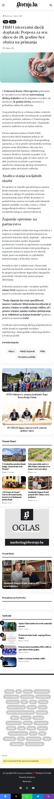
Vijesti (15, 16)
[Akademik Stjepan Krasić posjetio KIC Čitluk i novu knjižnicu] (40, 483)
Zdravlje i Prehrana (34, 744)
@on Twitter (7, 752)
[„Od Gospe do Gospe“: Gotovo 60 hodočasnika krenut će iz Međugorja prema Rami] (14, 483)
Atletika (9, 691)
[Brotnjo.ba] (27, 5)
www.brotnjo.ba (10, 342)
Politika (28, 723)
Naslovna (8, 16)
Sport (33, 733)
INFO (33, 702)
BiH (20, 16)
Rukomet (42, 728)
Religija (31, 728)
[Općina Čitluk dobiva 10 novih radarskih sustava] (9, 627)
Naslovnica (27, 781)
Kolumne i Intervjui (16, 707)
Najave (14, 717)
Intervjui (43, 702)
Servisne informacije (18, 733)
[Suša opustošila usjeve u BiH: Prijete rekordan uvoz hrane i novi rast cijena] (40, 454)
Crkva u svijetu (11, 696)
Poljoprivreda (41, 723)
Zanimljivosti (17, 744)
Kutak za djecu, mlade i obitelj (20, 712)
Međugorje (41, 712)
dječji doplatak (28, 351)
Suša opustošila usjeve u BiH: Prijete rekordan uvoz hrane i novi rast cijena (39, 466)
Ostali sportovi (13, 723)
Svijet (42, 733)
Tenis (21, 738)
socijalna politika (27, 356)
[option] (27, 574)
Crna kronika (27, 696)
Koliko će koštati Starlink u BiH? (31, 659)
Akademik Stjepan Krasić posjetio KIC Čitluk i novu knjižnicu (38, 494)
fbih (43, 351)
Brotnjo (28, 691)
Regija (21, 728)
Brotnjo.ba (40, 773)
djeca (12, 351)
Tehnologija (9, 738)
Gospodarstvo (43, 696)
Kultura (42, 707)
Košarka (31, 707)
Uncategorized (34, 738)
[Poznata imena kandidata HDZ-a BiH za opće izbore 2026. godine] (9, 650)
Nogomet (26, 717)
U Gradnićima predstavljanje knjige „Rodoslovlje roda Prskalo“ (14, 466)
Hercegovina (12, 702)
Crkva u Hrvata (41, 691)
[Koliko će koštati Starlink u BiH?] (9, 662)
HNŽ (24, 702)
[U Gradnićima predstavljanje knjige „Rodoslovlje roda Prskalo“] (14, 454)
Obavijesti (38, 717)
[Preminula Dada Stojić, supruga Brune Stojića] (9, 639)
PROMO (11, 728)
